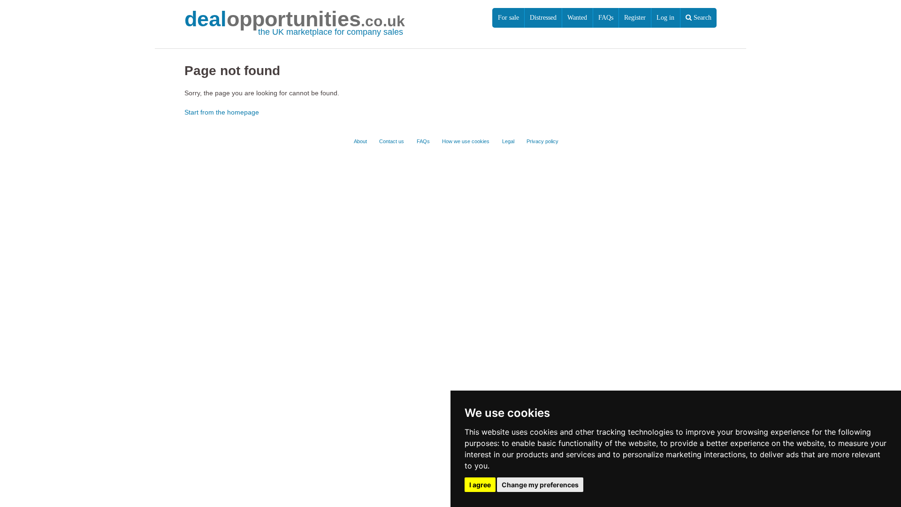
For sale (508, 17)
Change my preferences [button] (540, 485)
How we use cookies (465, 141)
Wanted (577, 17)
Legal (508, 141)
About (360, 141)
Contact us (391, 141)
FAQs (605, 17)
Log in (665, 17)
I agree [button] (480, 485)
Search (701, 17)
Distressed (543, 17)
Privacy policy (542, 141)
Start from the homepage (221, 112)
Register (635, 17)
